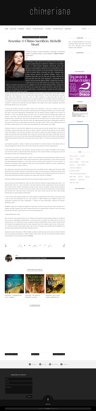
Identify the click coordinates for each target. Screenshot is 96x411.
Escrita (28, 28)
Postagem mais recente (11, 354)
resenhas (44, 37)
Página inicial (35, 354)
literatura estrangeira (31, 37)
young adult (81, 179)
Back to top (48, 404)
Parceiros (68, 28)
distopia (83, 156)
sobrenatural (73, 179)
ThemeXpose (48, 408)
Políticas (13, 28)
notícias (81, 176)
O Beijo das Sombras (43, 51)
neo (16, 255)
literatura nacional (75, 170)
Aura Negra (53, 51)
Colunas (48, 28)
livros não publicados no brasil (78, 173)
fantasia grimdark (74, 161)
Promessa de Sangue (36, 53)
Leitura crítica (58, 28)
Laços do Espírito (47, 53)
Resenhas (21, 28)
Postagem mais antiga (58, 354)
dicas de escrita (74, 156)
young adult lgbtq (74, 182)
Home (6, 28)
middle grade (73, 176)
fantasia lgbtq (84, 161)
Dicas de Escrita (38, 28)
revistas (87, 176)
